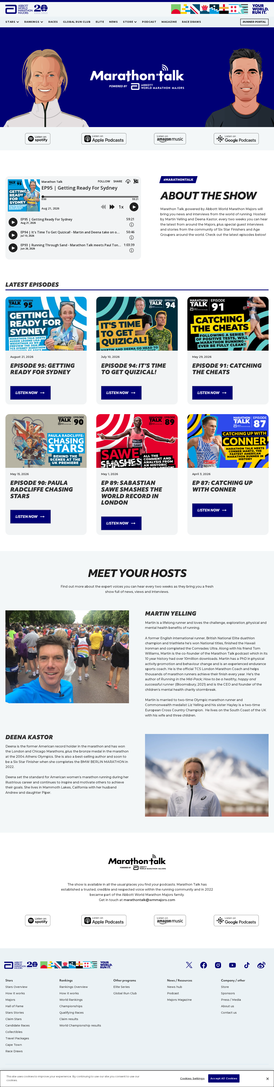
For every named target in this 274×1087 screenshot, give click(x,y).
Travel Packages (17, 1038)
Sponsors (228, 993)
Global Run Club (125, 993)
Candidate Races (17, 1025)
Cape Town (13, 1045)
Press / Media (231, 1000)
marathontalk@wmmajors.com (149, 900)
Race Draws (14, 1051)
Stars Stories (14, 1012)
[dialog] (137, 1079)
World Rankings (71, 1000)
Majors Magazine (179, 1000)
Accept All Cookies (223, 1078)
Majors (10, 1000)
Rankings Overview (73, 987)
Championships (70, 1006)
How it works (15, 993)
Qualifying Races (71, 1012)
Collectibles (13, 1032)
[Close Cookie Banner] (267, 1078)
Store (225, 987)
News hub (174, 987)
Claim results (68, 1019)
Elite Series (121, 987)
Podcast (173, 993)
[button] (12, 22)
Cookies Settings (192, 1078)
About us (227, 1006)
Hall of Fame (14, 1006)
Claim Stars (13, 1019)
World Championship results (80, 1025)
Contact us (229, 1012)
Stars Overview (16, 987)
